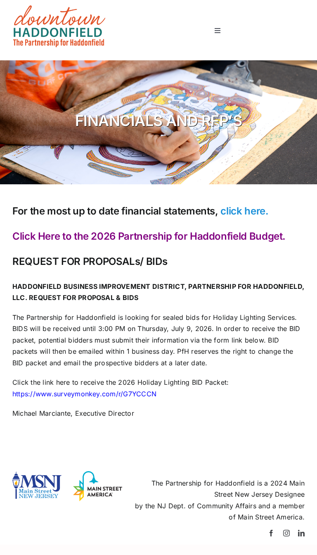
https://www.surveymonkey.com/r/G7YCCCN (84, 394)
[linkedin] (301, 533)
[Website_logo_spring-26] (58, 8)
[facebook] (271, 533)
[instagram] (286, 533)
